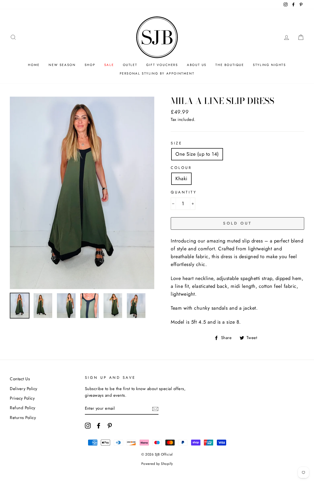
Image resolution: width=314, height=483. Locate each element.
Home (33, 65)
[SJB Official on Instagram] (88, 425)
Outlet (130, 65)
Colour (181, 167)
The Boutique (229, 65)
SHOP (90, 65)
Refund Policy (22, 408)
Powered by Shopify (157, 463)
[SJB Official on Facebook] (99, 425)
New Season (62, 65)
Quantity (183, 192)
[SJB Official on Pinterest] (110, 425)
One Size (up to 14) (197, 154)
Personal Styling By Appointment (157, 73)
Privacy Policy (22, 398)
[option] (82, 193)
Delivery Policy (23, 389)
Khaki (181, 178)
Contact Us (20, 379)
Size (176, 143)
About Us (197, 65)
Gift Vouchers (162, 65)
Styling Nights (269, 65)
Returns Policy (23, 417)
